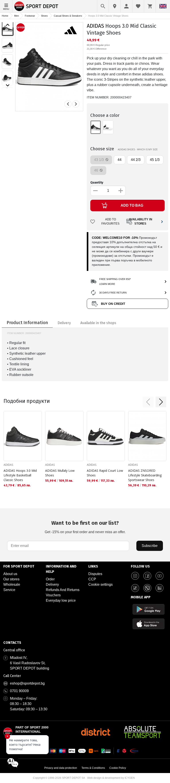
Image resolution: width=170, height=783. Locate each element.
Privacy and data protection (60, 767)
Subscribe (150, 546)
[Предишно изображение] (8, 24)
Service (9, 590)
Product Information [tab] (27, 322)
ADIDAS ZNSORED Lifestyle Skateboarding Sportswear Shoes (145, 475)
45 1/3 (155, 160)
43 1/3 (99, 160)
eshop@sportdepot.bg (27, 683)
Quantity (96, 182)
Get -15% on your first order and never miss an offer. (85, 527)
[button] (148, 401)
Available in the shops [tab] (98, 323)
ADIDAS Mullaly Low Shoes (60, 472)
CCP (92, 579)
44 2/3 (136, 160)
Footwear (30, 15)
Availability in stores (140, 221)
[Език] (163, 6)
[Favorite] (138, 6)
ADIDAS (95, 26)
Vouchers (53, 595)
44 (120, 160)
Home (5, 15)
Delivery (52, 584)
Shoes (44, 15)
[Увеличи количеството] (121, 191)
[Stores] (114, 6)
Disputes (95, 574)
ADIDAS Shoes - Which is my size (138, 149)
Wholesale (11, 584)
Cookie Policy (117, 767)
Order (50, 579)
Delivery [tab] (64, 323)
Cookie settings (100, 584)
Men (16, 15)
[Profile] (126, 6)
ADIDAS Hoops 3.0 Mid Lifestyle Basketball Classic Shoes (20, 475)
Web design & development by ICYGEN (111, 777)
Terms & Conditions (93, 767)
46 (96, 170)
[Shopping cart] (150, 6)
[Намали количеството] (95, 191)
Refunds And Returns (62, 590)
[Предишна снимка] (67, 104)
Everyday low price (61, 600)
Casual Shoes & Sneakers (68, 15)
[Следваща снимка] (75, 104)
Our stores (11, 579)
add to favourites (110, 221)
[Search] (103, 6)
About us (10, 574)
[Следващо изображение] (8, 85)
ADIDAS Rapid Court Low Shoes (105, 472)
